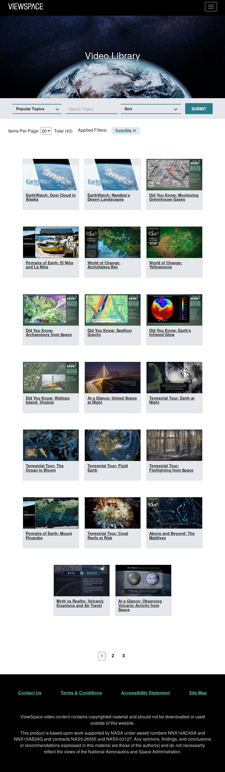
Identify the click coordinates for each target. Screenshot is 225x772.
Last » (147, 652)
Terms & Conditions (81, 692)
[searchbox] (88, 109)
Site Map (198, 692)
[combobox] (92, 109)
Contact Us (29, 692)
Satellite (124, 130)
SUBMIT (199, 108)
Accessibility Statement (145, 692)
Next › (136, 652)
